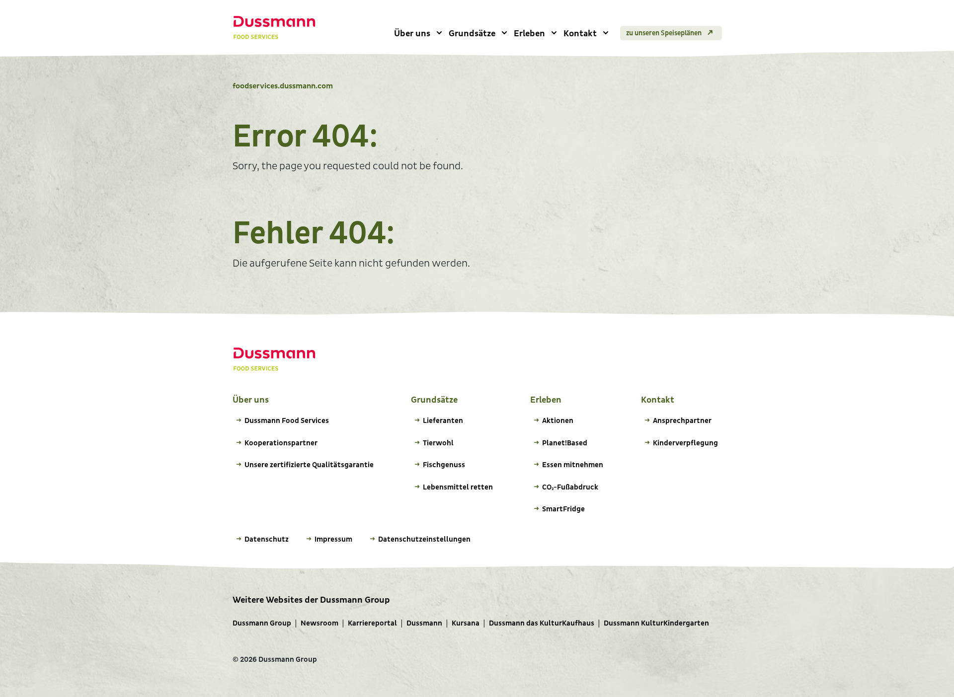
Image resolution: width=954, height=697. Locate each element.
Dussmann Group (262, 623)
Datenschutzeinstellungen (424, 539)
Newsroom (319, 623)
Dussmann (424, 623)
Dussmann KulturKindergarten (656, 623)
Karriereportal (372, 623)
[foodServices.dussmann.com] (275, 27)
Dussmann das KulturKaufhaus (541, 623)
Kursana (465, 623)
